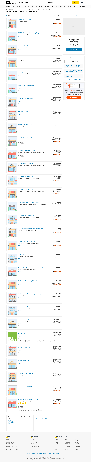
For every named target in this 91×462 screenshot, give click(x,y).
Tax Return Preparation (45, 86)
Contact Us (8, 440)
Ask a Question (75, 61)
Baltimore (57, 442)
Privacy (28, 453)
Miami (76, 439)
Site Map (32, 443)
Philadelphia (77, 446)
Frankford (10, 424)
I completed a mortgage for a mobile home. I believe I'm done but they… (73, 66)
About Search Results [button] (80, 15)
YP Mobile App (34, 442)
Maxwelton (16, 9)
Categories (33, 445)
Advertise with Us (10, 442)
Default (58, 15)
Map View (11, 15)
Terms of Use (56, 453)
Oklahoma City (78, 443)
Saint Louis (77, 449)
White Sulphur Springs (12, 422)
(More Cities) (64, 436)
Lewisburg (10, 420)
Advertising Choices (10, 445)
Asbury (9, 425)
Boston (56, 443)
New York (77, 442)
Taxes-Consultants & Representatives (32, 86)
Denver (56, 449)
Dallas (56, 447)
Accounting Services (33, 9)
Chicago (56, 446)
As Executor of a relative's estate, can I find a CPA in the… (73, 76)
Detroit (66, 439)
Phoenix (76, 447)
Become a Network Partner (12, 446)
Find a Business (34, 440)
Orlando (76, 445)
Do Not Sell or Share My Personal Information (41, 453)
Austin (56, 440)
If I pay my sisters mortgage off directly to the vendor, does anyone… (73, 71)
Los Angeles (67, 446)
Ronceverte (10, 421)
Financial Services (24, 9)
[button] (82, 2)
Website (19, 36)
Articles (32, 439)
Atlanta (56, 439)
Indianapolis (67, 442)
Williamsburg (10, 427)
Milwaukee (77, 440)
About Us (8, 439)
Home (7, 9)
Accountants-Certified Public (24, 34)
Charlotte (57, 445)
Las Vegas (67, 445)
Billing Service (21, 47)
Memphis (67, 449)
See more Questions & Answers (74, 79)
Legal (61, 453)
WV (11, 9)
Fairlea (9, 428)
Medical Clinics (34, 230)
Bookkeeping (27, 47)
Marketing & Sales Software (12, 449)
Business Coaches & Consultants (25, 204)
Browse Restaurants (35, 446)
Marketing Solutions (10, 447)
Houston (66, 440)
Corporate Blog (9, 443)
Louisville (67, 447)
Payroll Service (27, 401)
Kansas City (67, 443)
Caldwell (9, 423)
